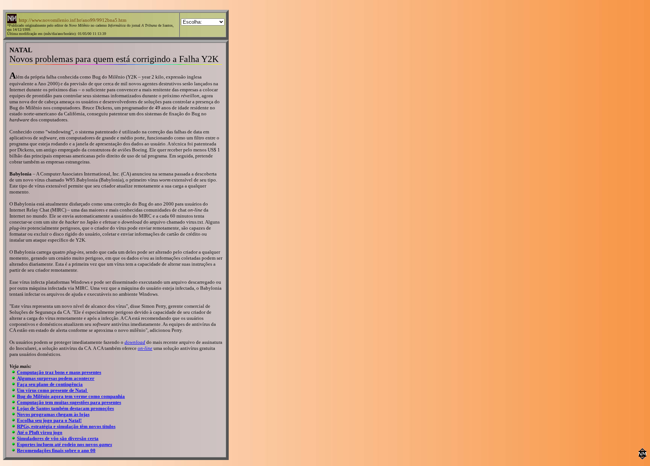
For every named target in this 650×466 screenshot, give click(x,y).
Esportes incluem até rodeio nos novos (64, 444)
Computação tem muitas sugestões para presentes (69, 402)
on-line (145, 348)
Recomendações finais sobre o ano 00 (56, 450)
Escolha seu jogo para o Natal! (49, 420)
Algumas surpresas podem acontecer (55, 378)
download (135, 342)
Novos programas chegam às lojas (53, 414)
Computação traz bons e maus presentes (59, 372)
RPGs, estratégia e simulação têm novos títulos (66, 426)
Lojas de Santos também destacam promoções (65, 408)
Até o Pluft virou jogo (39, 432)
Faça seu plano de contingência (50, 384)
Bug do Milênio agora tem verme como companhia (71, 396)
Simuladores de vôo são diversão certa (58, 438)
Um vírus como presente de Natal (52, 390)
